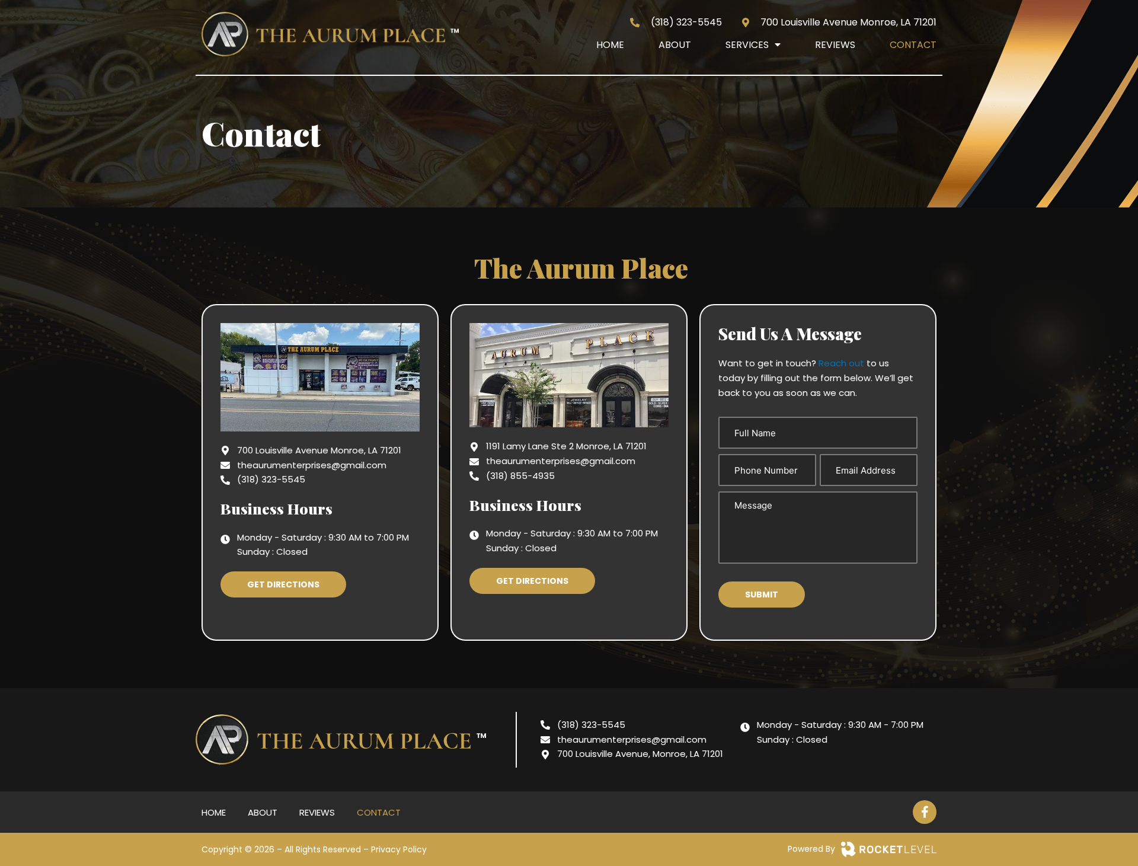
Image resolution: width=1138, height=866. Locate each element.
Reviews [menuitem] (835, 45)
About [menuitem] (674, 45)
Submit (761, 594)
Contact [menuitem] (913, 45)
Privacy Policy (399, 849)
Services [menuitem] (747, 45)
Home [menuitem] (610, 45)
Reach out (841, 363)
